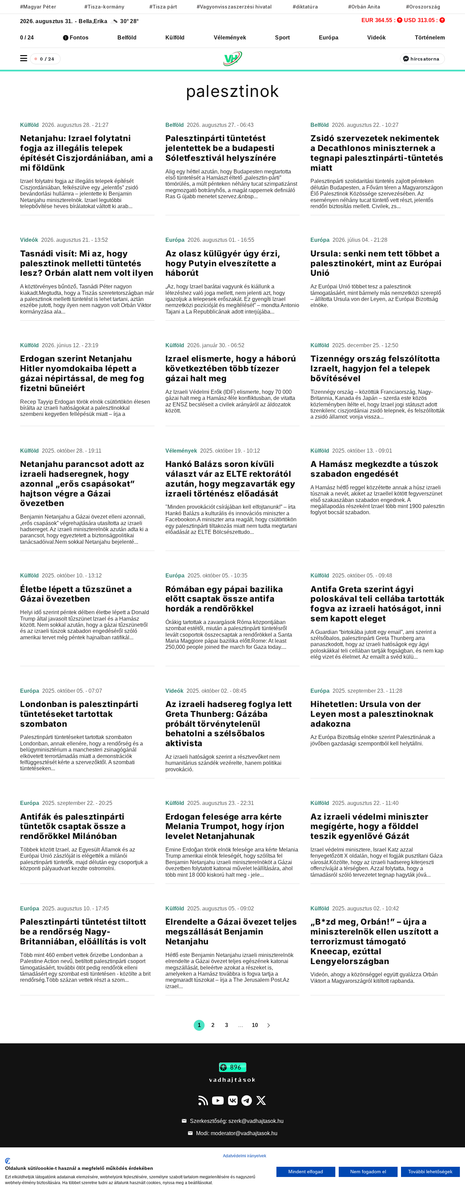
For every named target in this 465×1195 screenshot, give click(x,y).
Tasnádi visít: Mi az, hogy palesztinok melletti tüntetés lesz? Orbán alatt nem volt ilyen (87, 263)
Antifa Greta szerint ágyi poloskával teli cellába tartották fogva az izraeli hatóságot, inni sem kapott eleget (377, 603)
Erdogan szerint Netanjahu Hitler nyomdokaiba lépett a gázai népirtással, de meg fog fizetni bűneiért (82, 373)
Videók (376, 37)
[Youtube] (218, 1100)
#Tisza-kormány (104, 7)
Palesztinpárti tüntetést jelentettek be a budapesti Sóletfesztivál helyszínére (220, 148)
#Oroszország (423, 7)
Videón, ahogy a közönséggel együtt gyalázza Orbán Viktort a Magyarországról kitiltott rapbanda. (374, 977)
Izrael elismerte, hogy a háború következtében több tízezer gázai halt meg (230, 368)
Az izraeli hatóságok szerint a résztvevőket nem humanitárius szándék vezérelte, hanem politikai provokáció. (223, 763)
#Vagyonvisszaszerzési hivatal (234, 7)
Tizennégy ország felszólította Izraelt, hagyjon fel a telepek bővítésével (375, 368)
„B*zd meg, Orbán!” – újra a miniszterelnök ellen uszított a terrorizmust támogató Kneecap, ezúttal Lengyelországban (374, 941)
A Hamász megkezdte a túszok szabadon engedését (374, 469)
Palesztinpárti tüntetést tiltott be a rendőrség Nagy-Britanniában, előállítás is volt (83, 931)
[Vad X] (261, 1100)
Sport (282, 37)
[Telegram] (246, 1100)
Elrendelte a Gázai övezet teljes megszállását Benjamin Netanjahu (231, 931)
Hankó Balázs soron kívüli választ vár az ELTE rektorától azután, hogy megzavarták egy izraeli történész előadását (230, 478)
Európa (328, 37)
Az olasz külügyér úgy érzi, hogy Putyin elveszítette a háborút (222, 263)
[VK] (233, 1100)
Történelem (430, 37)
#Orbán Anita (364, 7)
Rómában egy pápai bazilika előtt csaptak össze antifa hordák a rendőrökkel (224, 599)
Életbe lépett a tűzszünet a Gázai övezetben (76, 594)
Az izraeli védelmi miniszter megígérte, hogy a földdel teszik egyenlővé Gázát (369, 826)
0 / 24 (27, 37)
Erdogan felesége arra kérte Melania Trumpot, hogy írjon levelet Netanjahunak (225, 826)
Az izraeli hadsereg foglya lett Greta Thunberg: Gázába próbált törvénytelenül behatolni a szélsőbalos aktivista (228, 723)
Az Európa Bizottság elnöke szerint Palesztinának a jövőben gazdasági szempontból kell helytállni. (372, 740)
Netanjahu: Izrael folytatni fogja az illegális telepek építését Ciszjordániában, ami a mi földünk (86, 152)
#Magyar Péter (38, 7)
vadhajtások (232, 1079)
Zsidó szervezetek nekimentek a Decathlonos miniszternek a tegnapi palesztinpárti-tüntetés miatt (376, 152)
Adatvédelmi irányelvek (244, 1156)
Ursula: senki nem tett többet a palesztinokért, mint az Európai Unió (376, 263)
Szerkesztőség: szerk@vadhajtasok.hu (236, 1121)
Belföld (127, 37)
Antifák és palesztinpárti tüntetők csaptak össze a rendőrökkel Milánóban (73, 826)
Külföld (175, 37)
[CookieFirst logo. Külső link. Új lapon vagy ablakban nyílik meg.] (7, 1161)
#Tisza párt (163, 7)
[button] (23, 58)
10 (255, 1025)
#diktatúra (305, 7)
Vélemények (230, 37)
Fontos (79, 37)
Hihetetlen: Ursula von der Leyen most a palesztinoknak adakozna (371, 714)
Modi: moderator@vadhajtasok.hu (236, 1133)
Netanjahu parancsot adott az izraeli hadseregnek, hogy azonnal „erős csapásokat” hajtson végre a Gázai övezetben (82, 483)
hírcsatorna (425, 59)
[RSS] (203, 1100)
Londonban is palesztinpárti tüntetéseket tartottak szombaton (79, 714)
